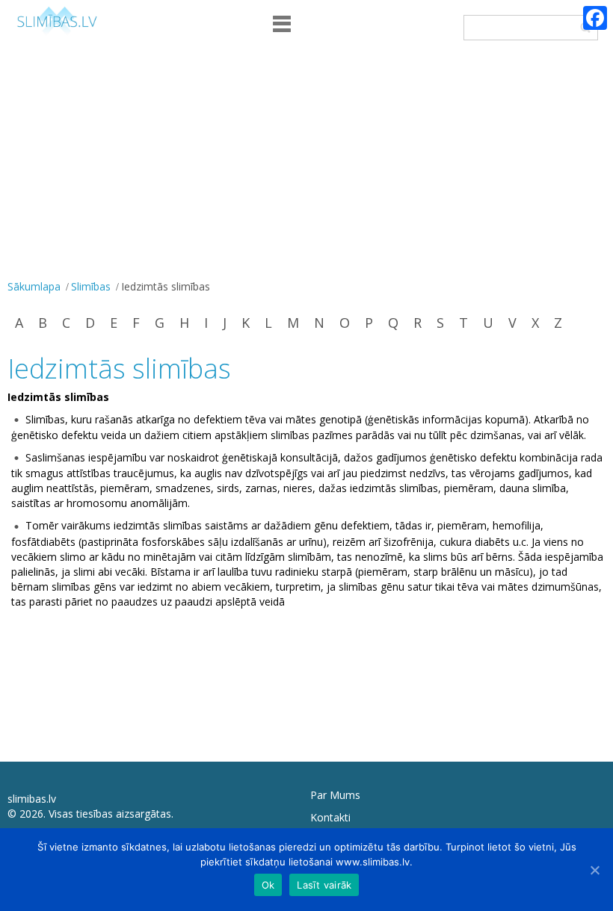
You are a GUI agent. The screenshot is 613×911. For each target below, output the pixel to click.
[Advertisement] (306, 163)
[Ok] (594, 869)
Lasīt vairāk (324, 885)
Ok (268, 885)
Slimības (91, 286)
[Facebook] (595, 18)
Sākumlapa (34, 286)
